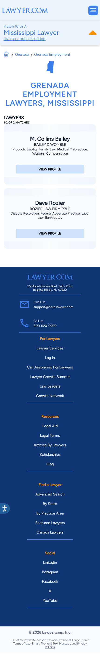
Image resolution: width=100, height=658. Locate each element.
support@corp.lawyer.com (53, 307)
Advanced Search (50, 494)
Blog (50, 464)
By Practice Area (50, 513)
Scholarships (50, 454)
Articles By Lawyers (50, 445)
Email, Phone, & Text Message (51, 643)
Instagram (50, 572)
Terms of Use (21, 643)
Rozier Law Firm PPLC (50, 209)
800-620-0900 (33, 39)
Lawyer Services (50, 348)
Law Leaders (50, 386)
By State (50, 504)
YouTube (50, 600)
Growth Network (50, 396)
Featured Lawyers (50, 523)
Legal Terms (50, 435)
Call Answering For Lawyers (50, 367)
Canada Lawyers (50, 532)
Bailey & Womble (50, 144)
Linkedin (50, 562)
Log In (50, 357)
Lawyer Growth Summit (50, 377)
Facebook (50, 581)
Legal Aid (50, 426)
